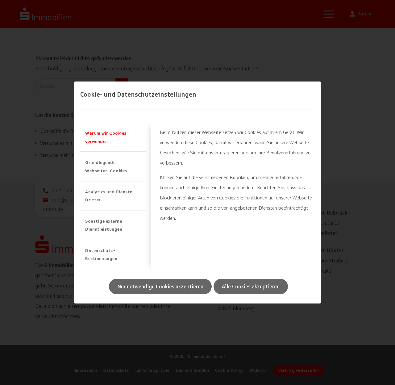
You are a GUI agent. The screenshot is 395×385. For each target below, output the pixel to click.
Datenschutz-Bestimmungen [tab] (101, 254)
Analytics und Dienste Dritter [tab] (108, 195)
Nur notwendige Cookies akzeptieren (160, 286)
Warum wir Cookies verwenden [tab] (106, 137)
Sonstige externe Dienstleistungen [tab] (103, 225)
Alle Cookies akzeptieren (251, 286)
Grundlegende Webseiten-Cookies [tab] (106, 166)
